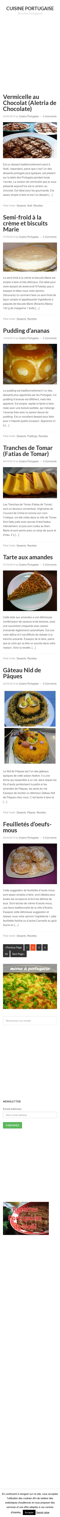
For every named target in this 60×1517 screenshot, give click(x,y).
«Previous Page (13, 947)
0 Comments (49, 116)
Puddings (32, 436)
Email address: (12, 1109)
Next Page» (18, 954)
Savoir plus (42, 1512)
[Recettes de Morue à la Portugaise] (30, 1007)
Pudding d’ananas (26, 330)
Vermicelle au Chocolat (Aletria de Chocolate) (29, 102)
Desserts (21, 205)
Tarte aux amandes (28, 557)
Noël (29, 205)
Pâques (31, 812)
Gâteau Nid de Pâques (22, 673)
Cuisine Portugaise (30, 8)
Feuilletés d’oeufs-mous (27, 827)
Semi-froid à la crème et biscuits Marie (25, 223)
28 (6, 954)
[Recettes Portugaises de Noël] (26, 1233)
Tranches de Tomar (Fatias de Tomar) (28, 450)
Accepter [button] (29, 1512)
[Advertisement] (30, 59)
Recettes (38, 205)
